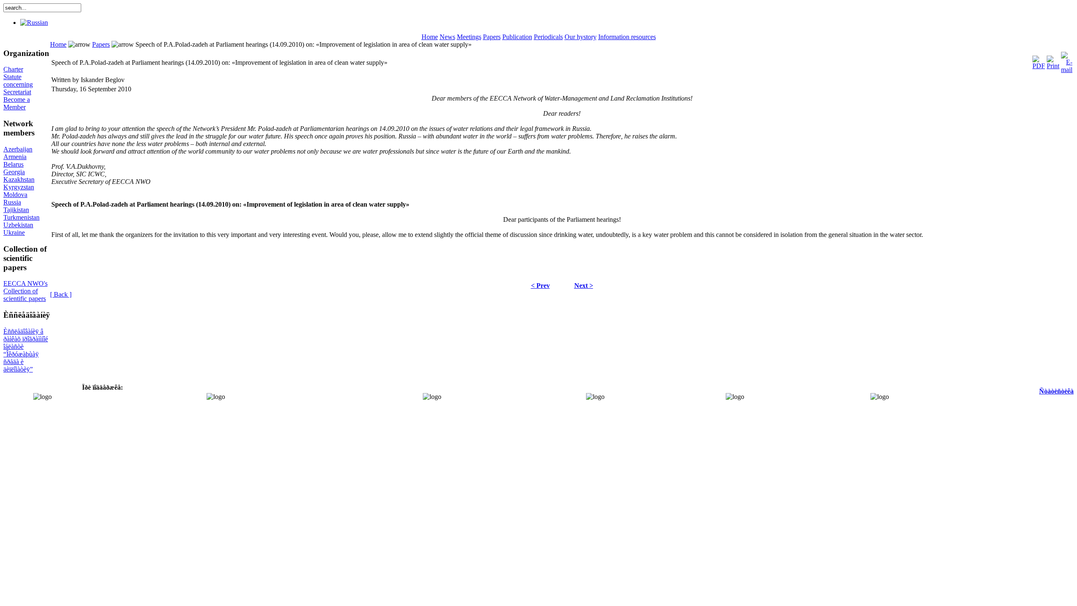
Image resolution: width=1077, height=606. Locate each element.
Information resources (627, 36)
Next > (583, 285)
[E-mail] (1066, 60)
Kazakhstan (18, 179)
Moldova (15, 194)
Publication (517, 36)
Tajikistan (16, 209)
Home (430, 36)
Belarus (13, 164)
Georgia (14, 171)
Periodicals (548, 36)
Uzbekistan (18, 225)
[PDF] (1038, 60)
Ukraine (14, 232)
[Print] (1053, 60)
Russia (12, 202)
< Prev (540, 285)
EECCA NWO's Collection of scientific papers (25, 291)
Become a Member (16, 103)
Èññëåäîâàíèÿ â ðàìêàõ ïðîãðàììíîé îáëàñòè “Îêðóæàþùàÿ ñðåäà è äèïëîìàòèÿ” (25, 350)
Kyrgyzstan (18, 187)
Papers (492, 36)
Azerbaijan (17, 149)
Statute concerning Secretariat (18, 84)
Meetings (469, 36)
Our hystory (581, 36)
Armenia (15, 156)
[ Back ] (61, 294)
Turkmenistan (21, 217)
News (447, 36)
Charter (13, 69)
